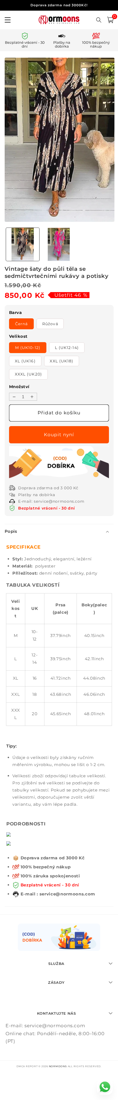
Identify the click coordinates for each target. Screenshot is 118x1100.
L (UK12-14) (67, 347)
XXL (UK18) (61, 361)
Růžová (50, 323)
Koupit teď (60, 434)
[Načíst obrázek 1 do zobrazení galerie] (22, 244)
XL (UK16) (25, 361)
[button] (110, 20)
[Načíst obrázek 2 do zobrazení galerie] (58, 244)
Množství (19, 386)
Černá (21, 323)
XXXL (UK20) (28, 374)
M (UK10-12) (27, 347)
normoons (58, 1066)
